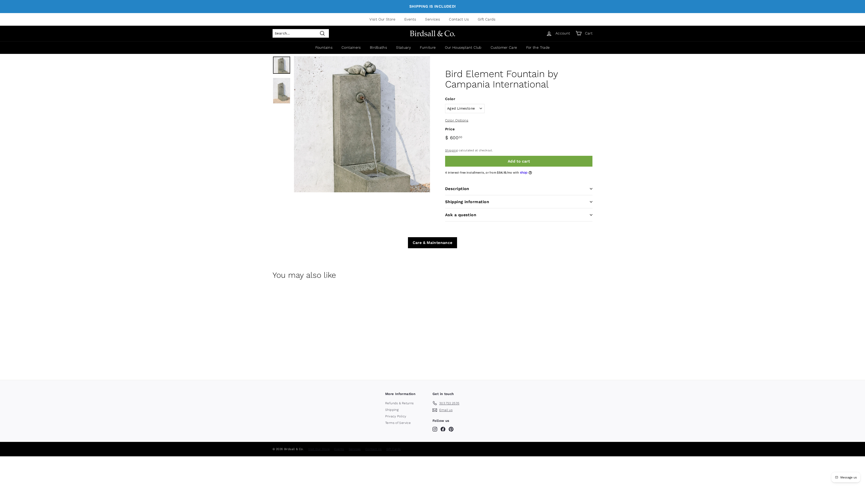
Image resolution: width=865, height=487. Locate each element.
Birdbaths (378, 47)
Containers (351, 47)
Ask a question (460, 214)
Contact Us (459, 19)
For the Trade (538, 47)
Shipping (451, 150)
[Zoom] (362, 124)
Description (457, 188)
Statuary (403, 47)
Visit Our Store (382, 19)
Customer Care (504, 47)
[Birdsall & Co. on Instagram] (434, 429)
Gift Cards (487, 19)
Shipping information (467, 201)
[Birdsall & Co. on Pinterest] (451, 429)
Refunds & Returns (399, 403)
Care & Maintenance (433, 242)
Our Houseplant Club (463, 47)
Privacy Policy (395, 416)
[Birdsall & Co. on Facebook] (443, 429)
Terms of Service (398, 423)
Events (410, 19)
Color (450, 99)
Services (432, 19)
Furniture (428, 47)
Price (450, 129)
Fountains (323, 47)
